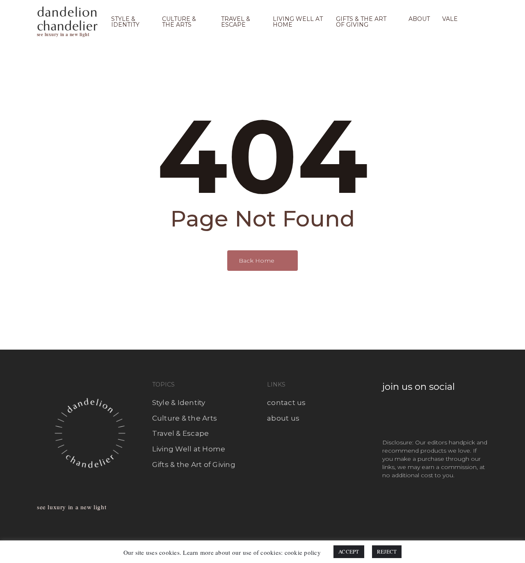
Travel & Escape (180, 433)
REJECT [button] (387, 551)
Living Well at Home (189, 449)
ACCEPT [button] (348, 551)
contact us (286, 402)
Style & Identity (178, 402)
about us (283, 418)
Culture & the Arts (184, 418)
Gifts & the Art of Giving (193, 464)
